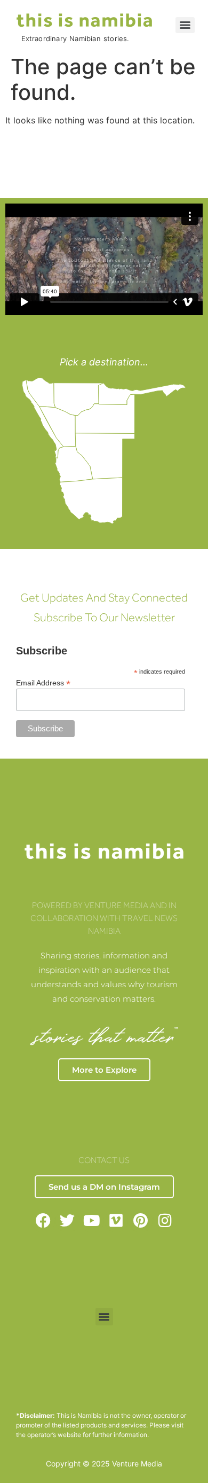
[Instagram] (165, 1221)
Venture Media (137, 1463)
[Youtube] (92, 1221)
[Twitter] (67, 1221)
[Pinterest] (141, 1221)
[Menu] (185, 25)
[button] (104, 1316)
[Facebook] (43, 1221)
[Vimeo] (117, 1221)
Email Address (43, 682)
